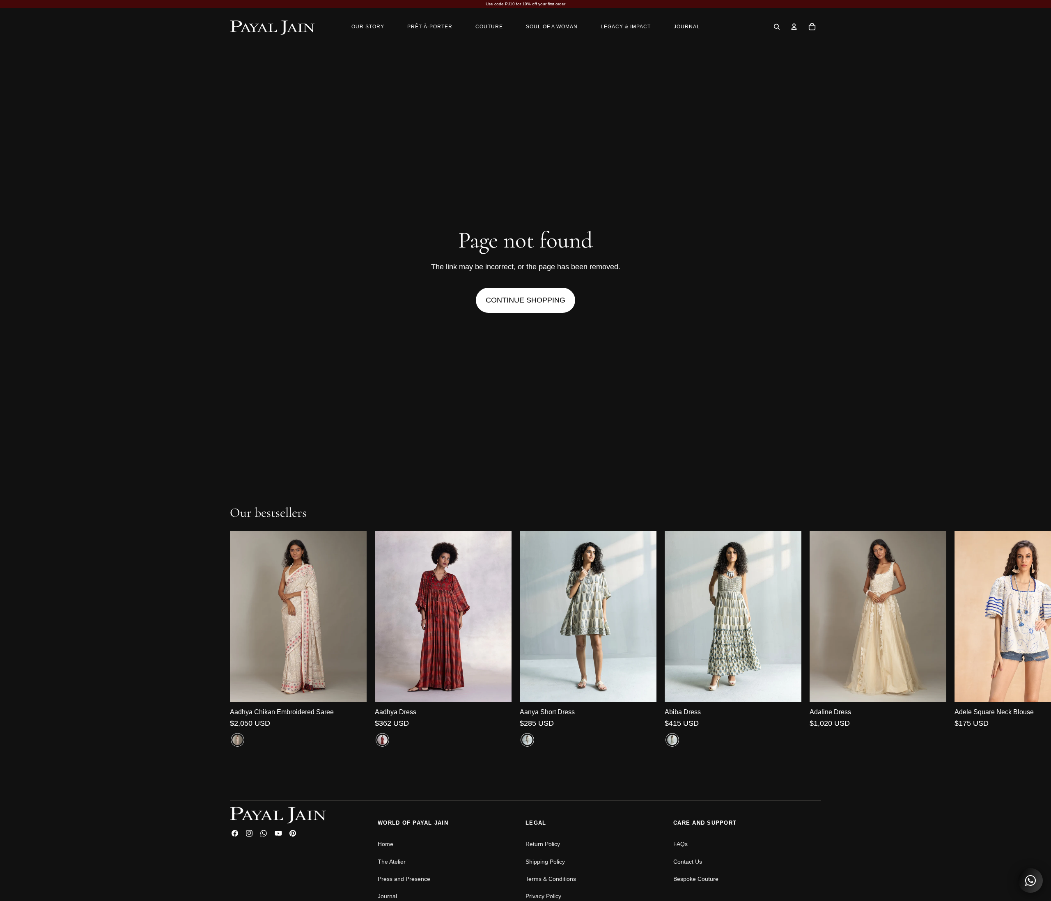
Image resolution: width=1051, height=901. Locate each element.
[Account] (794, 27)
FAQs (680, 844)
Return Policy (543, 844)
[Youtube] (278, 833)
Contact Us (687, 861)
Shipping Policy (545, 861)
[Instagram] (249, 833)
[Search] (777, 27)
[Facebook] (235, 833)
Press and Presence (404, 879)
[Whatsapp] (263, 833)
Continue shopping (525, 300)
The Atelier (392, 861)
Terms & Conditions (551, 879)
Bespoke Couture (695, 879)
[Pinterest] (293, 833)
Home (385, 844)
